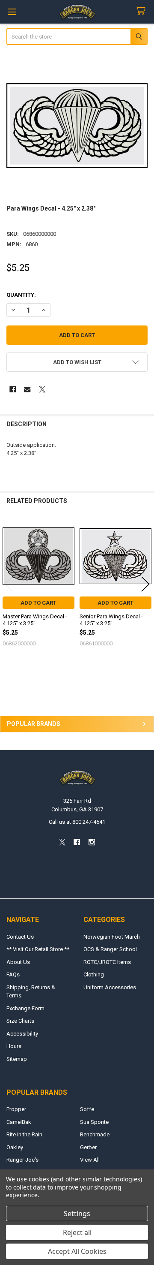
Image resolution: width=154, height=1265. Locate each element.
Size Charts (20, 1021)
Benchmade (95, 1134)
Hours (13, 1046)
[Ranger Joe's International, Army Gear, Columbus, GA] (19, 691)
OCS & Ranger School (110, 949)
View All (90, 1160)
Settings (77, 1213)
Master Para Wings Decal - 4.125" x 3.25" (35, 619)
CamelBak (18, 1122)
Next (145, 584)
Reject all (77, 1232)
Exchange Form (25, 1008)
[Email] (27, 389)
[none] (77, 126)
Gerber (88, 1147)
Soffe (87, 1109)
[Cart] (142, 11)
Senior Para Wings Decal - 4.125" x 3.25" (111, 619)
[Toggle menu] (12, 12)
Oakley (14, 1147)
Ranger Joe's (22, 1160)
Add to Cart (38, 602)
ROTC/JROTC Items (107, 962)
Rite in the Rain (24, 1134)
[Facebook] (12, 389)
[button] (77, 362)
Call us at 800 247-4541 (77, 822)
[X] (42, 389)
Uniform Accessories (109, 987)
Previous (8, 584)
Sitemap (16, 1059)
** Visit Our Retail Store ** (37, 949)
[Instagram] (92, 842)
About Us (18, 962)
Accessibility (22, 1033)
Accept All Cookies (77, 1251)
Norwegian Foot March (111, 937)
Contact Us (20, 937)
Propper (16, 1109)
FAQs (13, 974)
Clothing (93, 974)
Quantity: (21, 295)
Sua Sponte (94, 1122)
